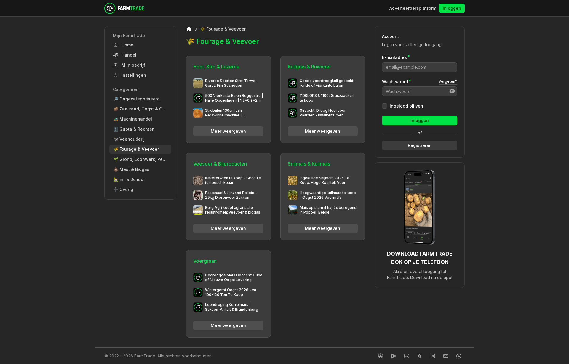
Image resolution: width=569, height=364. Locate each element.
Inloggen (452, 8)
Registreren (420, 145)
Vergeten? (448, 81)
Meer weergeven (228, 131)
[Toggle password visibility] (452, 91)
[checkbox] (384, 106)
